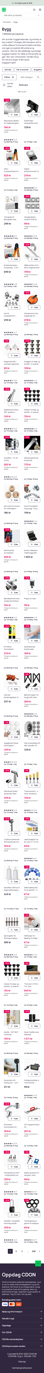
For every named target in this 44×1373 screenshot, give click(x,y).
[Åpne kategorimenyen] (40, 10)
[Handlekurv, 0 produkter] (34, 10)
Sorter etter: (10, 85)
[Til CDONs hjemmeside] (4, 10)
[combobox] (22, 15)
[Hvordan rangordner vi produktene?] (4, 85)
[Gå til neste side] (39, 1251)
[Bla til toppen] (38, 1263)
